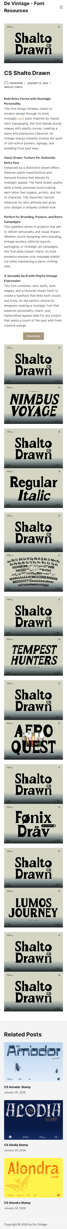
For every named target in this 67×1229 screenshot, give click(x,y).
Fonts (18, 87)
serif (21, 118)
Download (33, 336)
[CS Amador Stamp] (33, 1062)
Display (8, 87)
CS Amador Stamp (17, 1087)
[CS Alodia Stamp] (33, 1120)
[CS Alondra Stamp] (33, 1178)
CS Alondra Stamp (17, 1203)
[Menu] (61, 7)
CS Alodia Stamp (16, 1145)
